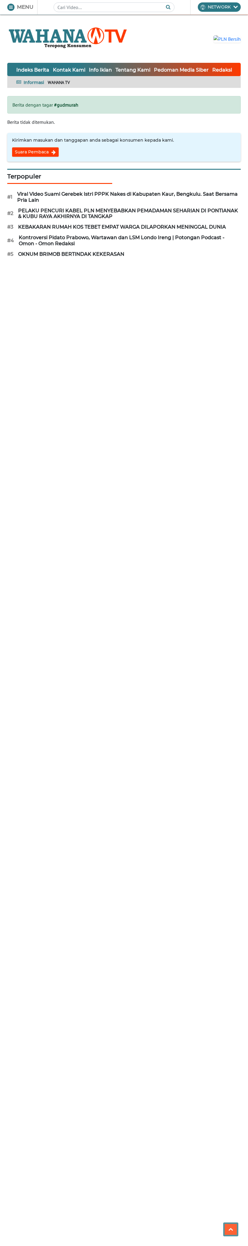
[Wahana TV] (67, 39)
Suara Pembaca (32, 152)
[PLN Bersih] (227, 38)
